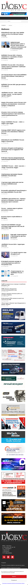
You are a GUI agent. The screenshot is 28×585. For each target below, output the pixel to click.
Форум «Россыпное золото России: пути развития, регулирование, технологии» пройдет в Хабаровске (13, 104)
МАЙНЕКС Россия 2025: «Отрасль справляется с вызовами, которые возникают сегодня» (12, 57)
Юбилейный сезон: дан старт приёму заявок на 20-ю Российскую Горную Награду (12, 34)
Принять (14, 576)
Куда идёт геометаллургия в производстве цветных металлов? (19, 236)
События (4, 280)
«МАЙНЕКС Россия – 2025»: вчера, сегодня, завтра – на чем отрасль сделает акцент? (11, 94)
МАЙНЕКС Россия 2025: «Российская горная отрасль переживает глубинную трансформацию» (13, 66)
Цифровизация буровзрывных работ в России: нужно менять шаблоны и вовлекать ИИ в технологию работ (18, 45)
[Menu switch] (26, 18)
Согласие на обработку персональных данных (10, 567)
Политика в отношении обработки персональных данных (13, 583)
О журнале (3, 562)
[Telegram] (12, 557)
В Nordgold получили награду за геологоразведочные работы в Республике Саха (11, 263)
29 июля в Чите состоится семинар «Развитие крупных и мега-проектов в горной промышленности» (13, 114)
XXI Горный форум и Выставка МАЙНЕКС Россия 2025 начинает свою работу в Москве (14, 76)
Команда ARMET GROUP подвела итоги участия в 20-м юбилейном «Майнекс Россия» (13, 131)
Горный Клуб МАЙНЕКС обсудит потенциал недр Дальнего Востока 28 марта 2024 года (12, 226)
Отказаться (14, 580)
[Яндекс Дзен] (8, 557)
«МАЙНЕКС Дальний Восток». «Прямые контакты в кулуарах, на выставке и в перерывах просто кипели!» (13, 200)
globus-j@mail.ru (8, 552)
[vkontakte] (4, 557)
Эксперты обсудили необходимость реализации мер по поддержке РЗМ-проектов (12, 149)
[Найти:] (14, 21)
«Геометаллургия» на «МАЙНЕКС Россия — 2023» (17, 272)
